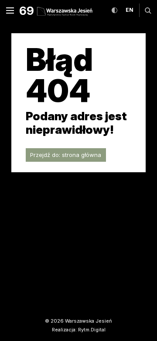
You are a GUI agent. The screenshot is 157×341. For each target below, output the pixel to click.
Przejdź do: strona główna (65, 154)
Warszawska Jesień (88, 321)
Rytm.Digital (92, 330)
